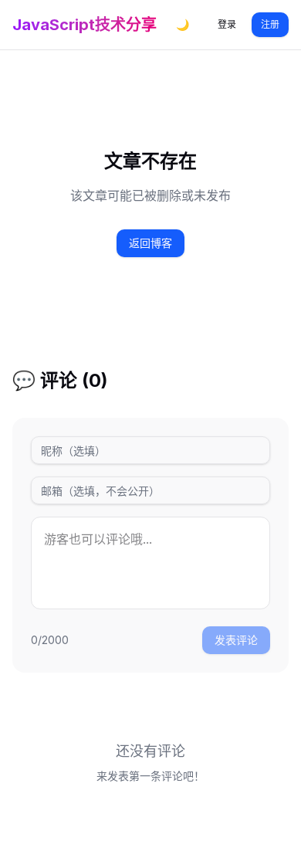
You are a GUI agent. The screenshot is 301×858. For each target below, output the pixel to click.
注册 (270, 24)
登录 (227, 24)
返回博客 (150, 242)
